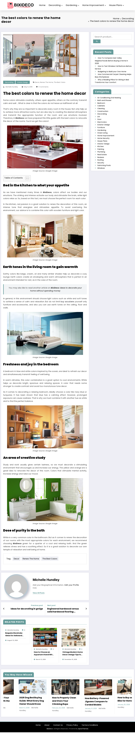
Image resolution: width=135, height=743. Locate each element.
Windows (101, 168)
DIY (98, 116)
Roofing (100, 160)
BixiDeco (50, 732)
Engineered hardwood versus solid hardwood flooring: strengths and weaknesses (63, 610)
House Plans (115, 5)
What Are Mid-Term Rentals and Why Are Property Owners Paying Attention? (115, 703)
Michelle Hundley (12, 87)
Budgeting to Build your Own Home (112, 71)
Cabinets (101, 106)
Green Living (102, 133)
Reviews (100, 157)
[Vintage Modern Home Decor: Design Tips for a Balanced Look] (74, 637)
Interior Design (22, 82)
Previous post (37, 605)
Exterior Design (103, 124)
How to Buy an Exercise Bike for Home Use (49, 699)
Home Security (103, 138)
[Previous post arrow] (4, 608)
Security (100, 162)
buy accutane (67, 301)
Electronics (102, 122)
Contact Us (58, 728)
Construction (102, 111)
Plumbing (101, 152)
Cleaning (101, 108)
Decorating (55, 5)
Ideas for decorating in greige (27, 608)
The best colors (59, 82)
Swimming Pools (104, 165)
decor (37, 82)
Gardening (71, 5)
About (46, 728)
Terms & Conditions (90, 728)
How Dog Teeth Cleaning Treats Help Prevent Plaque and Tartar (82, 701)
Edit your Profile (72, 585)
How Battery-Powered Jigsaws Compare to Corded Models (16, 701)
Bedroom (101, 103)
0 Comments (43, 87)
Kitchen (100, 146)
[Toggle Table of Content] (26, 178)
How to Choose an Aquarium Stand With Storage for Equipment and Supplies (44, 653)
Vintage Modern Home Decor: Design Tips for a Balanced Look (72, 653)
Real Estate (102, 154)
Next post (51, 605)
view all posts (39, 593)
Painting (100, 149)
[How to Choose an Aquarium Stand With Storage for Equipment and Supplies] (45, 637)
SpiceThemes (83, 732)
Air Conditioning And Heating (109, 97)
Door (99, 119)
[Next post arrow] (86, 608)
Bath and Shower (104, 100)
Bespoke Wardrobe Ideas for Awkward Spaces (13, 634)
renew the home (46, 82)
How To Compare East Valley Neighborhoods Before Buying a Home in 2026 (111, 61)
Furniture (101, 127)
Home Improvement (93, 5)
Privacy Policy (72, 728)
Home (42, 5)
